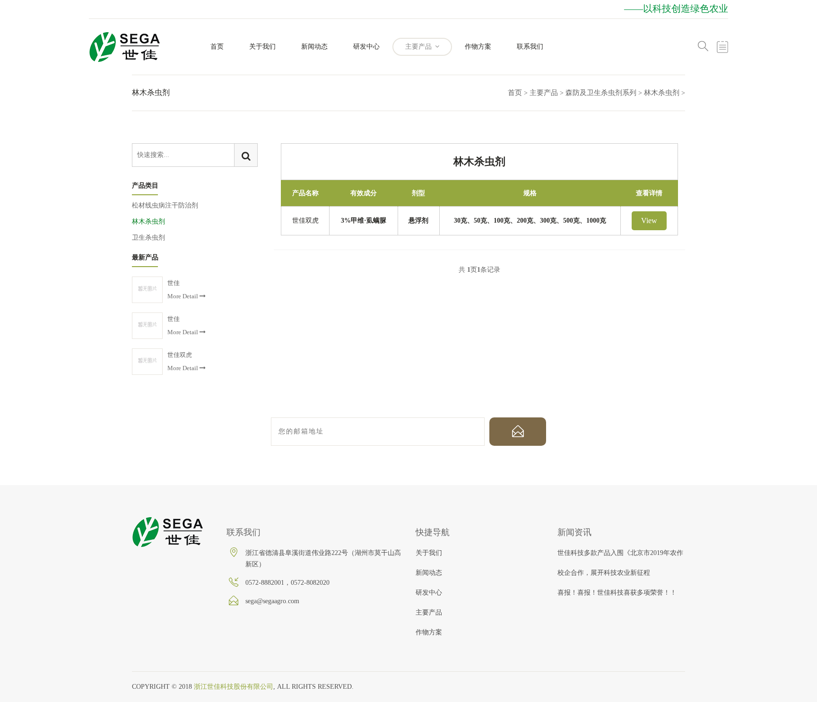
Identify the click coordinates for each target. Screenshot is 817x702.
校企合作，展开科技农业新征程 (603, 572)
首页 (217, 46)
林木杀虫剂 (661, 92)
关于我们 (262, 46)
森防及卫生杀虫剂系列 (600, 92)
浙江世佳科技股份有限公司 (233, 686)
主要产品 (419, 46)
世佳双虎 (305, 220)
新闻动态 (314, 46)
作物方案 (478, 46)
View (649, 221)
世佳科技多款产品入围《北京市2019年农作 (620, 552)
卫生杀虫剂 (148, 237)
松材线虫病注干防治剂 (165, 205)
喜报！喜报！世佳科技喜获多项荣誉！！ (617, 592)
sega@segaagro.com (272, 601)
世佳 (173, 282)
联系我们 (530, 46)
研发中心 (366, 46)
